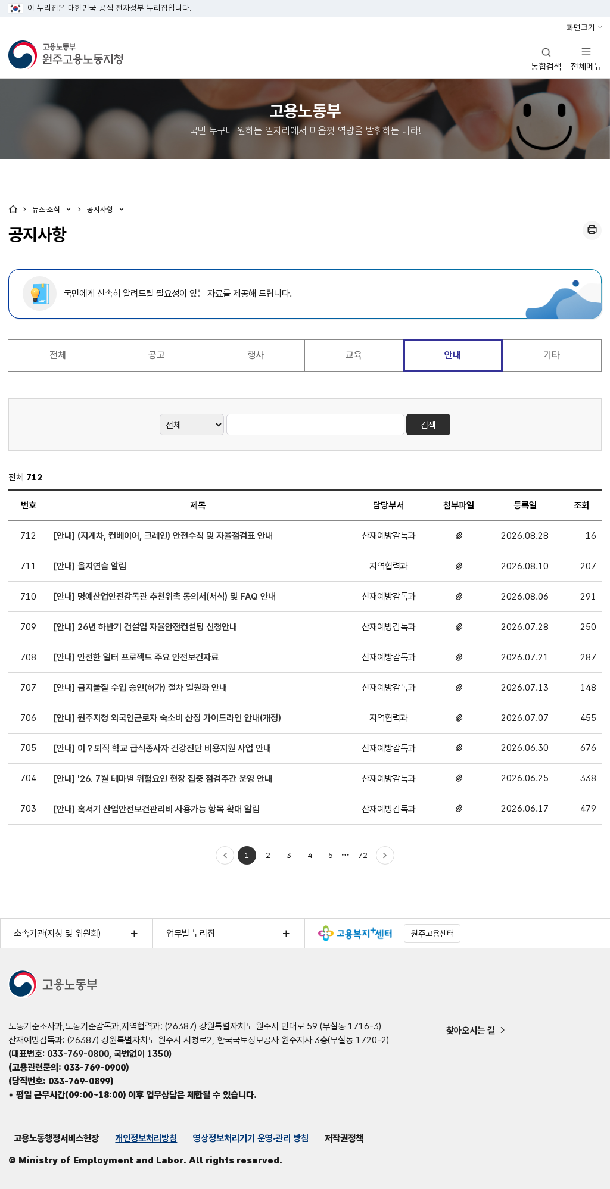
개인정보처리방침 (146, 1138)
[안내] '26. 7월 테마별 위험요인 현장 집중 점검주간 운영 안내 (163, 778)
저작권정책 (344, 1138)
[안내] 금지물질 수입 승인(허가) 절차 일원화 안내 (140, 687)
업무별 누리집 (190, 933)
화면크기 (581, 27)
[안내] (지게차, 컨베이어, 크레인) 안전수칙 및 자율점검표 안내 (163, 535)
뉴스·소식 (47, 209)
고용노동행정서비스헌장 (56, 1138)
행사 (255, 355)
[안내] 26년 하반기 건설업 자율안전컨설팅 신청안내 (145, 626)
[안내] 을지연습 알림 (90, 566)
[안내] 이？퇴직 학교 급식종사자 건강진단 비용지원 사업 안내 (162, 748)
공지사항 (101, 209)
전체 (57, 355)
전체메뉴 (586, 58)
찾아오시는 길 (470, 1030)
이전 (225, 855)
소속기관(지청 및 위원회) (57, 933)
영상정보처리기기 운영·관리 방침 (251, 1138)
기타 (551, 355)
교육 (354, 355)
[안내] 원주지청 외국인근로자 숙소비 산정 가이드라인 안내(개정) (167, 717)
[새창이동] (355, 933)
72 (364, 857)
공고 (156, 355)
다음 (385, 855)
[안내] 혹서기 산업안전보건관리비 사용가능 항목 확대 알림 (157, 808)
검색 (428, 424)
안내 (452, 355)
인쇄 (592, 230)
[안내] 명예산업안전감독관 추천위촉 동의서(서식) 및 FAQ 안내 (165, 596)
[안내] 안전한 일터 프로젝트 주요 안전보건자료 (136, 657)
